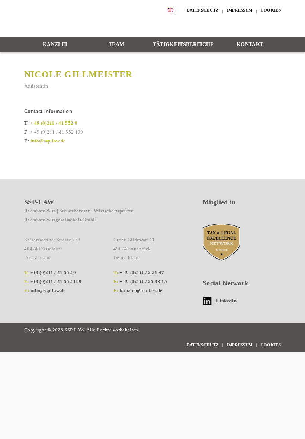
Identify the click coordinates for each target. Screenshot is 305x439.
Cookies (271, 10)
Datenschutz (203, 10)
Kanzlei (55, 44)
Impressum (240, 10)
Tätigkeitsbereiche (183, 44)
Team (116, 44)
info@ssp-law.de (48, 141)
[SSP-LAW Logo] (93, 19)
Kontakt (250, 44)
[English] (170, 10)
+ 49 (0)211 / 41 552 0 (53, 123)
